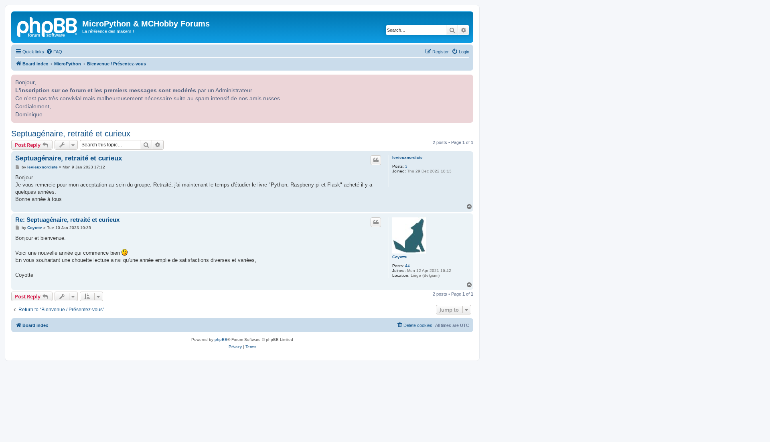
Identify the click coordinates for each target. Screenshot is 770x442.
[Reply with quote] (376, 160)
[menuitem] (54, 52)
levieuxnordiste (407, 157)
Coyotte (399, 257)
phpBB (221, 339)
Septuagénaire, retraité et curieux (70, 133)
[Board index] (47, 26)
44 (407, 266)
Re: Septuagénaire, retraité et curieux (67, 219)
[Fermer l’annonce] (466, 80)
